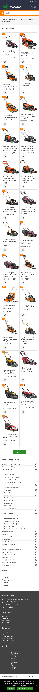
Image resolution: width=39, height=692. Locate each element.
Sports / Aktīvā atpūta (9, 555)
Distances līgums (7, 638)
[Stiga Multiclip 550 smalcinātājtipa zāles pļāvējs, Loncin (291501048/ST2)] (11, 229)
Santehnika (5, 547)
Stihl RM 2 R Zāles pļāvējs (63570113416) (28, 306)
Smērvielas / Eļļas (7, 552)
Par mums (5, 618)
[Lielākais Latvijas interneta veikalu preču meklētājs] (19, 657)
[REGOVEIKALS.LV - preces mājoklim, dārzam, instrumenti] (11, 6)
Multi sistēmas (8, 492)
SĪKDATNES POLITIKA (25, 689)
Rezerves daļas (9, 500)
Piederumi (7, 495)
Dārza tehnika (7, 469)
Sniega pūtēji (8, 503)
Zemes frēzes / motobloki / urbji (14, 529)
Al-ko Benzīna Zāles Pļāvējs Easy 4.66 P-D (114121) (10, 436)
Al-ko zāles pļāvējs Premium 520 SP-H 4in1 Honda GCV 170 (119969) (10, 274)
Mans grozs (6, 620)
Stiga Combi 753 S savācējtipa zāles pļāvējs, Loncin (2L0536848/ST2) (9, 403)
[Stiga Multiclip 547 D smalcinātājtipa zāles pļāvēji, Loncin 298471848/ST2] (29, 327)
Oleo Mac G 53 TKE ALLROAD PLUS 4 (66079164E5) (27, 53)
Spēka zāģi (7, 505)
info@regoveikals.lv (11, 604)
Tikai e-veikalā (7, 557)
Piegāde (4, 634)
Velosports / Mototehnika (10, 562)
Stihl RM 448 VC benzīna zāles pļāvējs (10, 116)
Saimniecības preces (8, 544)
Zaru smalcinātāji (9, 526)
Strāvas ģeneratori (10, 508)
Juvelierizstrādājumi (8, 536)
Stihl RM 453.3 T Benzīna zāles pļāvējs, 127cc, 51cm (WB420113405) (28, 274)
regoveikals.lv (10, 607)
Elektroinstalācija (7, 531)
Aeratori (7, 472)
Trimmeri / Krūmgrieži (11, 511)
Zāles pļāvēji (8, 513)
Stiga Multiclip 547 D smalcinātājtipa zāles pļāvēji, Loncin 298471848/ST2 (28, 339)
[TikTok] (3, 646)
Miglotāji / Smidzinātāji (11, 487)
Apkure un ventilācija (8, 467)
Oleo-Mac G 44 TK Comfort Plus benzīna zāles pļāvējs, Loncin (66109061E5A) (28, 116)
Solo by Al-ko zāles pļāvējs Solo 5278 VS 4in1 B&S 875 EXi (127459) (28, 369)
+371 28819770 (10, 602)
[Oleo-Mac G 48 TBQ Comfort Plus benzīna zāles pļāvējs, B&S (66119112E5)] (29, 167)
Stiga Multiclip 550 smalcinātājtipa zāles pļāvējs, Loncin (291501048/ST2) (10, 241)
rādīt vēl (19, 452)
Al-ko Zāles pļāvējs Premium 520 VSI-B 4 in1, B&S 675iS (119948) (28, 209)
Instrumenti (5, 534)
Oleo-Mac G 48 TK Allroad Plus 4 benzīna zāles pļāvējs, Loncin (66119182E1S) (10, 178)
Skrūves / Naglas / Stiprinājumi (11, 549)
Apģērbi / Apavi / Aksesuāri (11, 464)
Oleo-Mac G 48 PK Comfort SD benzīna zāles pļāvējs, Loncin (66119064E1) (27, 148)
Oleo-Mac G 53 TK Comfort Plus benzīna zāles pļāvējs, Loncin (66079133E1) (10, 148)
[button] (5, 62)
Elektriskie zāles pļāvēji (11, 521)
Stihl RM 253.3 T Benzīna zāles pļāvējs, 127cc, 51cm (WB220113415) (10, 339)
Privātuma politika (8, 640)
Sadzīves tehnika (7, 542)
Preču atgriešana (7, 636)
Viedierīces (5, 565)
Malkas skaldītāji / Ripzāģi (12, 482)
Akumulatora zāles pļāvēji (12, 516)
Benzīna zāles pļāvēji (11, 518)
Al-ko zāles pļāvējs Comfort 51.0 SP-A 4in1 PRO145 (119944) (28, 242)
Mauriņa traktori (9, 485)
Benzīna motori (9, 474)
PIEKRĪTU (11, 689)
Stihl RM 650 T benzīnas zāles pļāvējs (10, 85)
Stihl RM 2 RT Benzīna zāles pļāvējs (28, 85)
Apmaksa (5, 632)
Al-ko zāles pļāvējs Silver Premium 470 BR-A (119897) (10, 52)
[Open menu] (3, 13)
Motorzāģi (7, 490)
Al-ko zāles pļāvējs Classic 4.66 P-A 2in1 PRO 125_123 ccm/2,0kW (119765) (27, 402)
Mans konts (6, 623)
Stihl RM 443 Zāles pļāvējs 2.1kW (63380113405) (9, 307)
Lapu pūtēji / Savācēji (11, 480)
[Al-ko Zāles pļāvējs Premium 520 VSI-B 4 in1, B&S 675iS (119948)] (29, 198)
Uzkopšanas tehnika (8, 560)
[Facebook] (6, 646)
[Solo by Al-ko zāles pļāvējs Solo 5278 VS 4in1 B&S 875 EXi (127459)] (29, 358)
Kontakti (4, 616)
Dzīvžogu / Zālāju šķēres (12, 477)
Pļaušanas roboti (9, 498)
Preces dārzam (7, 539)
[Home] (2, 19)
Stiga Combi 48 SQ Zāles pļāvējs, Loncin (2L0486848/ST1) (9, 372)
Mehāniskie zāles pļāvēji (12, 524)
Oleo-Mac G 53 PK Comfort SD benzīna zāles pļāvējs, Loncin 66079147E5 (9, 209)
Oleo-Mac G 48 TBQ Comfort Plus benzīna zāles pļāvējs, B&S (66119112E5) (28, 178)
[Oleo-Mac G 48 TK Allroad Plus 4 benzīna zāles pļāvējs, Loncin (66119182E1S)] (11, 167)
